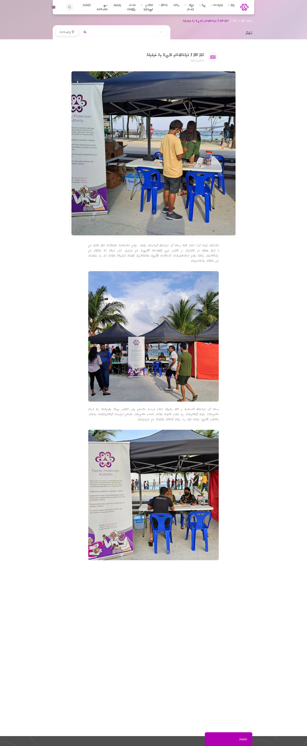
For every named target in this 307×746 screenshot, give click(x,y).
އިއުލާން (176, 5)
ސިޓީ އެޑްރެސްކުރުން (102, 7)
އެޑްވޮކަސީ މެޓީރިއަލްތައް (148, 7)
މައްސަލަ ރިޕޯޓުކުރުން (131, 7)
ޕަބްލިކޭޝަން (218, 5)
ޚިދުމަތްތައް (117, 5)
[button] (229, 5)
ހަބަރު (235, 21)
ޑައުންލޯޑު (164, 5)
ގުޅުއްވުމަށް (87, 5)
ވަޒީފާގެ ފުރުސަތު (190, 7)
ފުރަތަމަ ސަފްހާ (246, 21)
